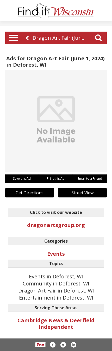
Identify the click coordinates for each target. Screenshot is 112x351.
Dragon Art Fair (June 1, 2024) (61, 37)
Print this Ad (56, 178)
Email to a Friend (90, 178)
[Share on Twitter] (63, 344)
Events (56, 253)
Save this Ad (22, 178)
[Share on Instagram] (73, 344)
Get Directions (29, 193)
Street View (82, 193)
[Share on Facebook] (52, 344)
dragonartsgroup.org (56, 225)
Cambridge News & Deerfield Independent (56, 323)
